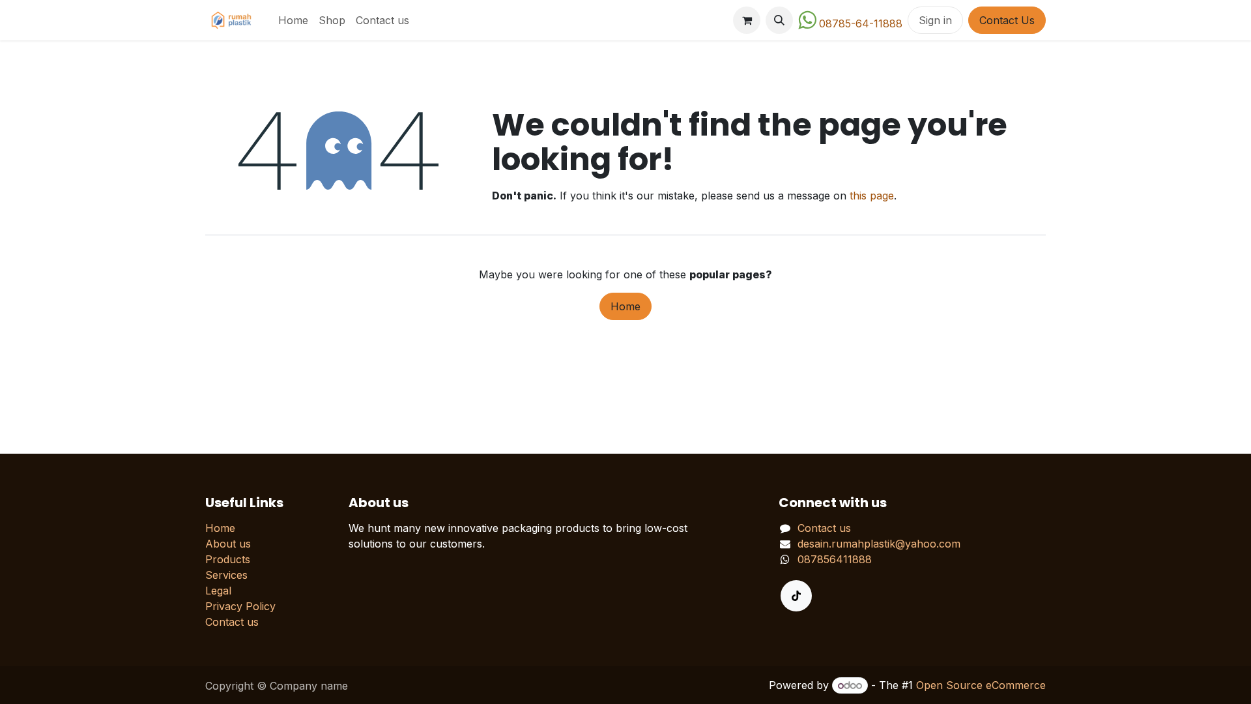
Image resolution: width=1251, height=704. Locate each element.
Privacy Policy (240, 606)
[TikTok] (796, 595)
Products (227, 559)
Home (625, 306)
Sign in (935, 20)
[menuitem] (293, 20)
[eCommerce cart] (746, 20)
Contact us (232, 621)
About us (228, 543)
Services (226, 574)
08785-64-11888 (860, 23)
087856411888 (835, 559)
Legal (218, 590)
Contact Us (1007, 20)
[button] (779, 20)
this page (872, 195)
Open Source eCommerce (981, 685)
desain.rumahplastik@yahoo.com (879, 543)
